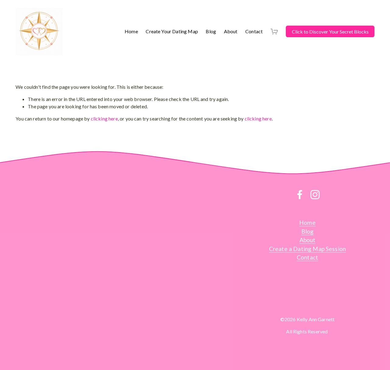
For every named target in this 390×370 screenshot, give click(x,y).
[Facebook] (300, 194)
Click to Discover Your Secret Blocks (330, 31)
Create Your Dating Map (172, 31)
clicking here (104, 118)
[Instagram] (315, 194)
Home (131, 31)
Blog (211, 31)
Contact (254, 31)
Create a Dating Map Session (307, 248)
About (231, 31)
